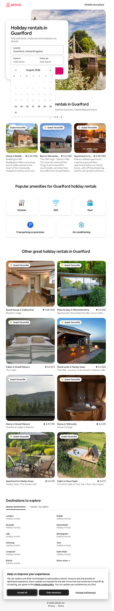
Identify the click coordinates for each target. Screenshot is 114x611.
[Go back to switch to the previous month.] (16, 70)
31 (16, 112)
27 (33, 106)
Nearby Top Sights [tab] (39, 506)
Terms (61, 606)
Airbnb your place (94, 4)
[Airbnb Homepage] (13, 4)
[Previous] (50, 117)
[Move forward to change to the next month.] (50, 70)
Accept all (22, 592)
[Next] (61, 117)
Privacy (51, 606)
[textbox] (24, 61)
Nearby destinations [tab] (16, 506)
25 (21, 106)
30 (50, 106)
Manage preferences (86, 592)
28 (39, 106)
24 (16, 106)
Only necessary (53, 592)
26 (27, 106)
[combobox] (37, 51)
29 (44, 106)
